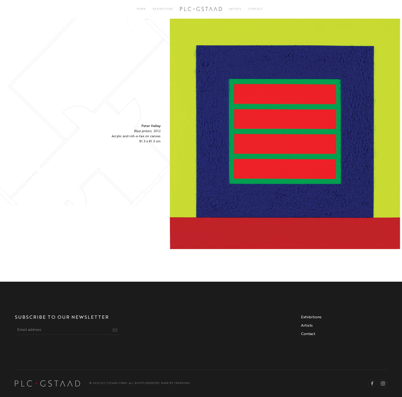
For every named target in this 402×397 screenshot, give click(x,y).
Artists (235, 9)
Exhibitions (163, 9)
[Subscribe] (115, 330)
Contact (255, 9)
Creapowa (182, 383)
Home (141, 9)
